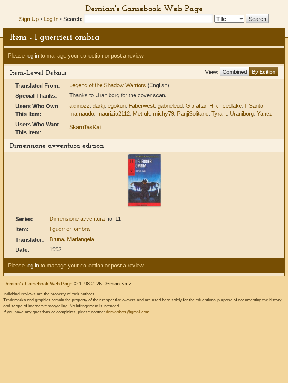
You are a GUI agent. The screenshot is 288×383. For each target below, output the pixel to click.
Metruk (141, 113)
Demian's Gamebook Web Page (144, 8)
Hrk (213, 105)
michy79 (163, 113)
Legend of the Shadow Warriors (108, 85)
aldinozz (79, 105)
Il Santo (254, 105)
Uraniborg (242, 113)
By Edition (264, 72)
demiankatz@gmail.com (127, 312)
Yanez (264, 113)
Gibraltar (196, 105)
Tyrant (219, 113)
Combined (235, 72)
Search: (72, 19)
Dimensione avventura (78, 218)
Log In (51, 19)
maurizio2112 (113, 113)
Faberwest (141, 105)
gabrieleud (170, 105)
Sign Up (29, 19)
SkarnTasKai (84, 127)
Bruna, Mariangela (72, 239)
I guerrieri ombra (70, 229)
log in (32, 55)
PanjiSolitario (192, 113)
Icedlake (231, 105)
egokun (117, 105)
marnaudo (81, 113)
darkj (99, 105)
